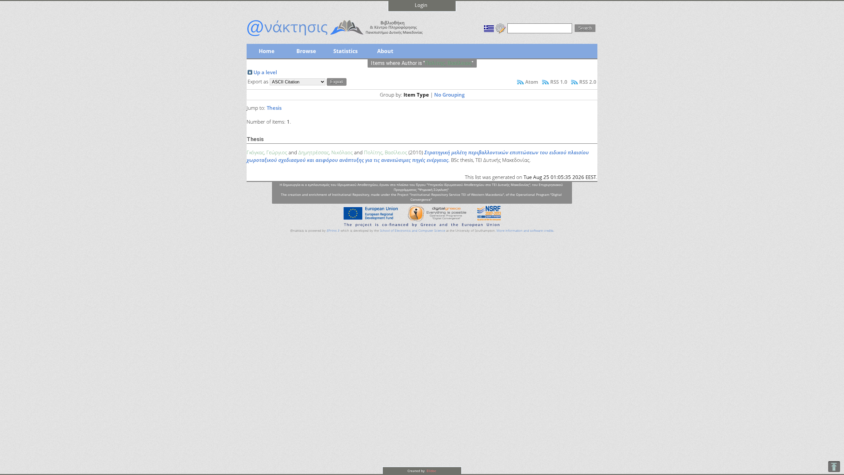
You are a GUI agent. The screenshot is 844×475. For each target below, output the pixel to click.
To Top (834, 466)
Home (266, 51)
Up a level (265, 72)
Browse (306, 51)
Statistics (345, 51)
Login (421, 5)
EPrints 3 (333, 230)
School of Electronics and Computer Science (412, 230)
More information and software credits (525, 230)
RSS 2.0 (587, 81)
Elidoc (431, 470)
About (385, 51)
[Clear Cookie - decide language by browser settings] (501, 27)
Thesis (274, 107)
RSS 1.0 (558, 81)
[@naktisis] (345, 37)
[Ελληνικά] (489, 27)
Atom (531, 81)
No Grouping (449, 94)
